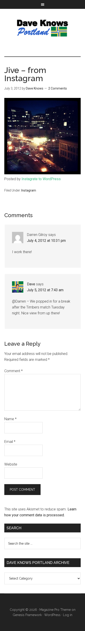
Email (9, 441)
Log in (67, 615)
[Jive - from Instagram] (42, 173)
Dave (31, 284)
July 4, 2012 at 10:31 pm (46, 240)
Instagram (28, 190)
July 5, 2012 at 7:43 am (45, 290)
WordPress (52, 615)
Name (10, 419)
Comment (13, 371)
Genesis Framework (27, 615)
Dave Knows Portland (42, 28)
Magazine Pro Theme (55, 610)
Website (10, 464)
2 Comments (57, 88)
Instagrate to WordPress (41, 179)
